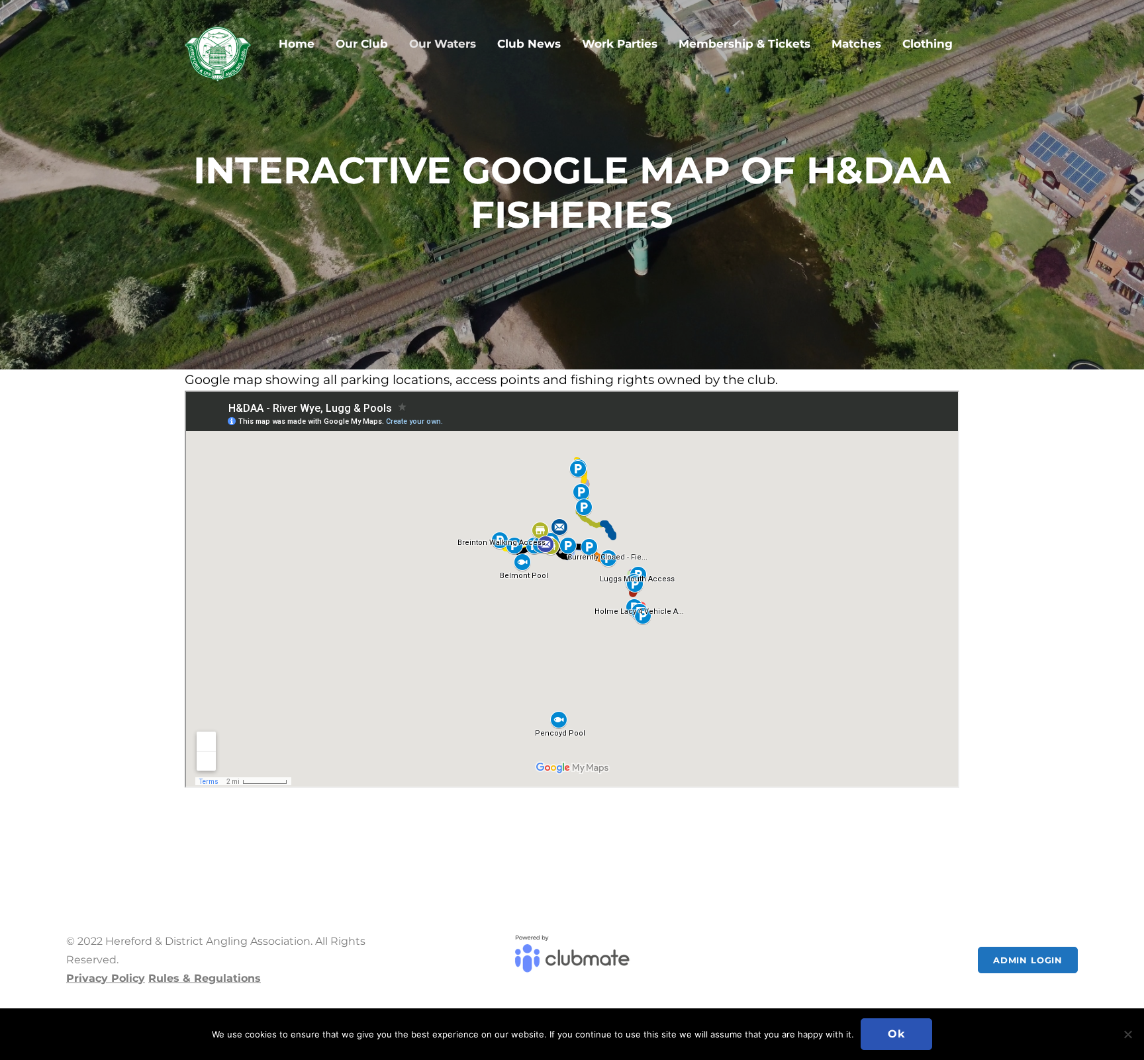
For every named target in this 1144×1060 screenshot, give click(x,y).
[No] (1127, 1034)
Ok (896, 1034)
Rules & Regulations (204, 978)
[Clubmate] (572, 960)
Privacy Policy (105, 978)
